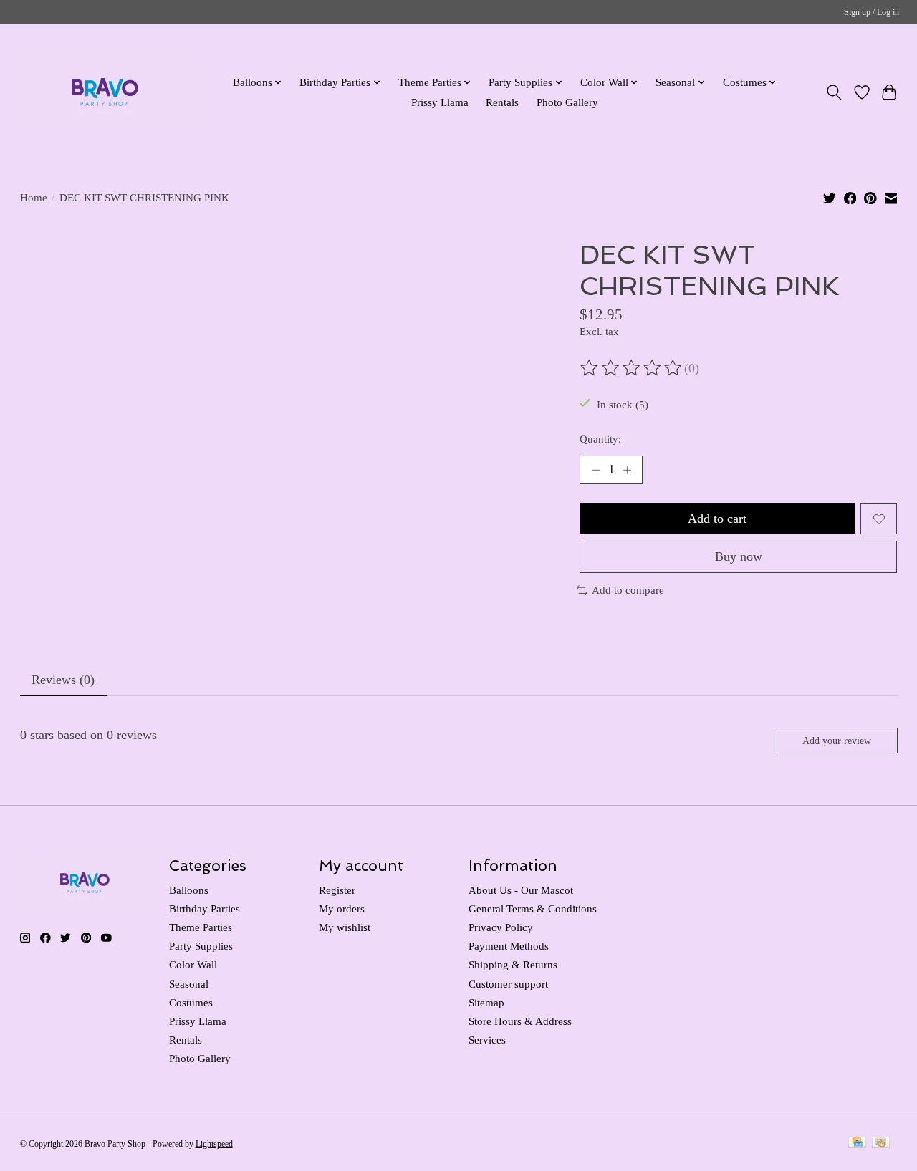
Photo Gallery (567, 102)
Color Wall (193, 964)
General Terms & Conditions (533, 909)
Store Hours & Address (520, 1021)
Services (487, 1040)
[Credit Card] (857, 1144)
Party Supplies (201, 946)
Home (33, 197)
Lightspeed (214, 1144)
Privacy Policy (501, 927)
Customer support (508, 984)
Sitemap (486, 1002)
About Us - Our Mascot (521, 890)
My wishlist (344, 927)
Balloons (188, 890)
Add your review (836, 740)
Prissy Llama (440, 102)
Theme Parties (200, 927)
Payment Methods (509, 946)
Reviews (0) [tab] (63, 680)
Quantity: (600, 439)
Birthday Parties (204, 909)
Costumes (191, 1002)
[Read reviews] (632, 368)
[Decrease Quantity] (596, 470)
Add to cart (717, 518)
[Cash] (881, 1144)
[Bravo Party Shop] (105, 92)
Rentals (502, 102)
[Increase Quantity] (627, 470)
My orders (342, 909)
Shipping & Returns (513, 964)
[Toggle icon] (833, 92)
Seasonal (188, 984)
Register (337, 890)
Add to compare (628, 590)
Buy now (738, 556)
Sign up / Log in (871, 12)
